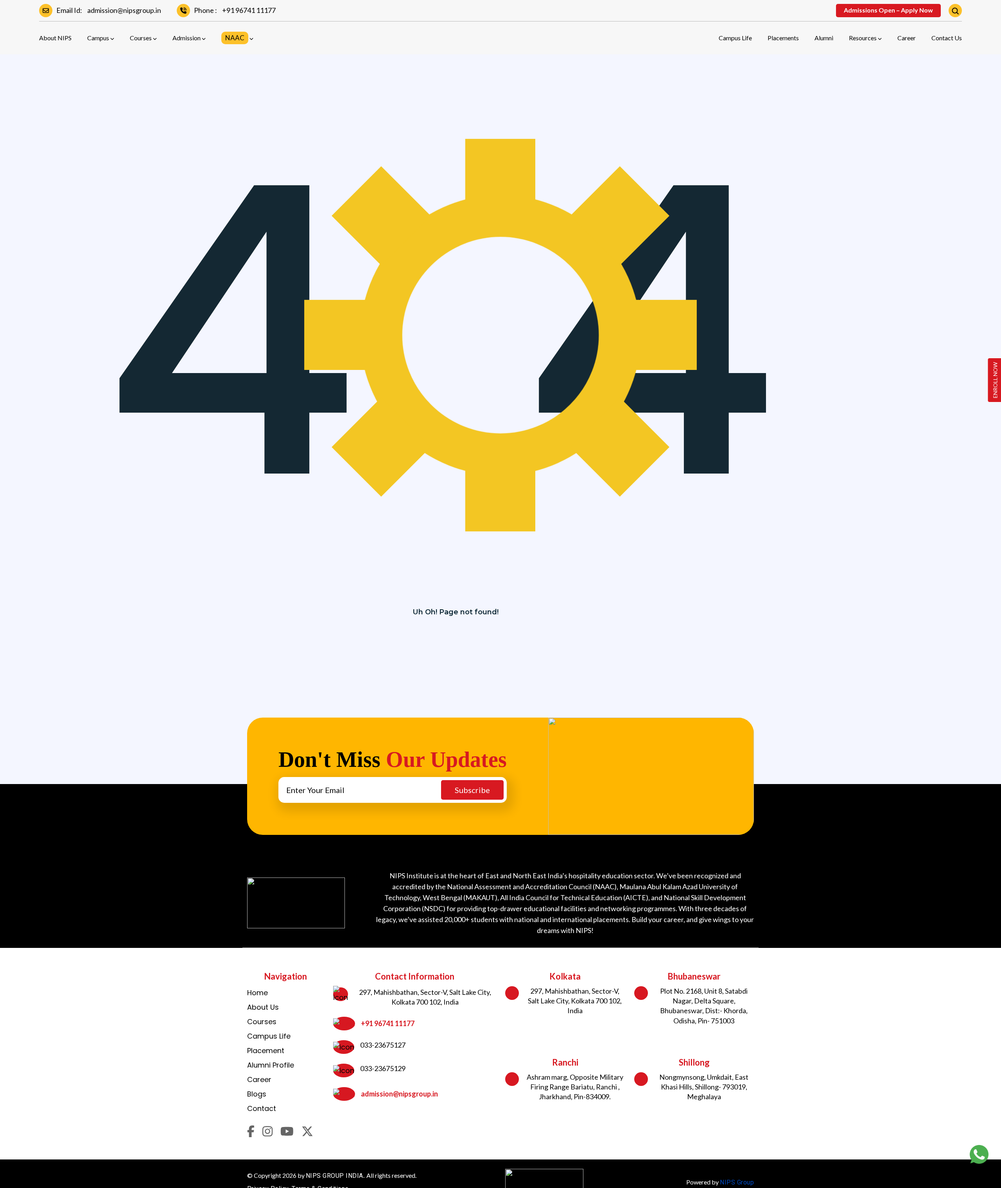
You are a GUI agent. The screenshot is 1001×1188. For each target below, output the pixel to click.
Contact (261, 1108)
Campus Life (735, 37)
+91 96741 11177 (249, 10)
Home (257, 993)
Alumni (823, 37)
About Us (263, 1007)
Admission (186, 37)
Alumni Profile (270, 1065)
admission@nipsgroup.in (124, 10)
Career (906, 37)
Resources (863, 37)
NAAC (234, 38)
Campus (98, 37)
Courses (141, 37)
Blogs (256, 1094)
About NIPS (55, 37)
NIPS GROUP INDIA (334, 1175)
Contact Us (946, 37)
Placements (783, 37)
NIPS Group (737, 1182)
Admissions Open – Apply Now (888, 10)
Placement (265, 1050)
